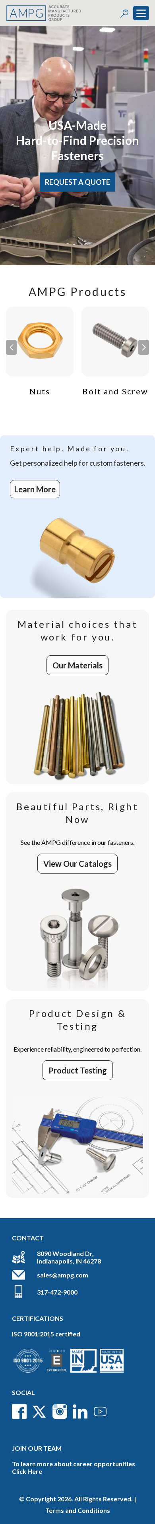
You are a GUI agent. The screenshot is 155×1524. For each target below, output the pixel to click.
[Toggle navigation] (141, 13)
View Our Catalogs (77, 863)
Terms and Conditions (77, 1510)
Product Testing (77, 1070)
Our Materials (77, 665)
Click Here (27, 1471)
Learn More (35, 489)
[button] (143, 347)
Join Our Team (37, 1448)
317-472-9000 (57, 1292)
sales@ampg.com (62, 1275)
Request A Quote (77, 182)
